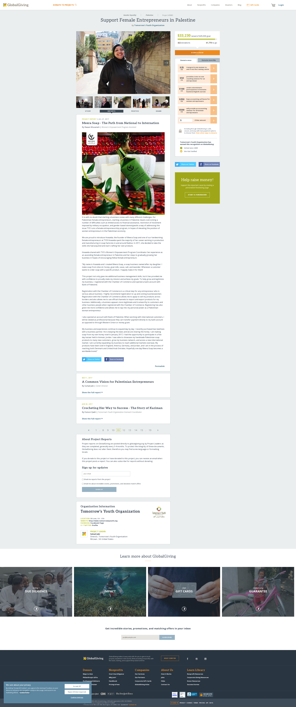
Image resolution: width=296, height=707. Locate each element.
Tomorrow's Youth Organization (149, 25)
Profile (95, 525)
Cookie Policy (24, 693)
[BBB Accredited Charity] (193, 694)
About (189, 5)
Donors (87, 670)
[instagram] (196, 658)
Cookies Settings (77, 697)
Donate (63, 5)
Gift (254, 5)
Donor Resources (193, 681)
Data (211, 703)
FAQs (163, 681)
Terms (195, 703)
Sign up (99, 489)
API (207, 703)
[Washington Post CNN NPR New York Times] (115, 694)
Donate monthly (209, 60)
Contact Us (165, 684)
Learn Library (196, 670)
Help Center (170, 658)
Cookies (189, 703)
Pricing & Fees (114, 684)
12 (124, 430)
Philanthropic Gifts (90, 677)
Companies (215, 5)
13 (129, 430)
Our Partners (140, 677)
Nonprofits (201, 5)
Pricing (202, 703)
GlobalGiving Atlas (142, 684)
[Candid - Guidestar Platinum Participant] (183, 695)
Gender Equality (130, 15)
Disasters (228, 5)
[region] (48, 692)
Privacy (182, 703)
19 (150, 430)
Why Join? (112, 677)
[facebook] (187, 658)
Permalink (160, 366)
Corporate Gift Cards (143, 681)
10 (113, 430)
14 (135, 430)
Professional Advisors (91, 681)
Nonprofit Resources (195, 674)
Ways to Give (88, 674)
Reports (112, 111)
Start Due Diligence (116, 674)
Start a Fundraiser (197, 195)
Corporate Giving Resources (198, 677)
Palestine (149, 15)
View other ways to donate (206, 133)
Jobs (162, 677)
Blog (239, 5)
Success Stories (193, 684)
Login (281, 5)
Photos (135, 111)
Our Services (140, 674)
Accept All (77, 686)
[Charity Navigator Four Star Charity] (176, 695)
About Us (167, 670)
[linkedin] (205, 658)
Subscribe (167, 637)
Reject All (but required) (77, 692)
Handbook (113, 681)
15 (141, 430)
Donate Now (197, 53)
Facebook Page (97, 523)
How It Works (166, 674)
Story (88, 111)
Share (158, 111)
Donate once (185, 60)
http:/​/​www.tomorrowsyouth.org (103, 521)
